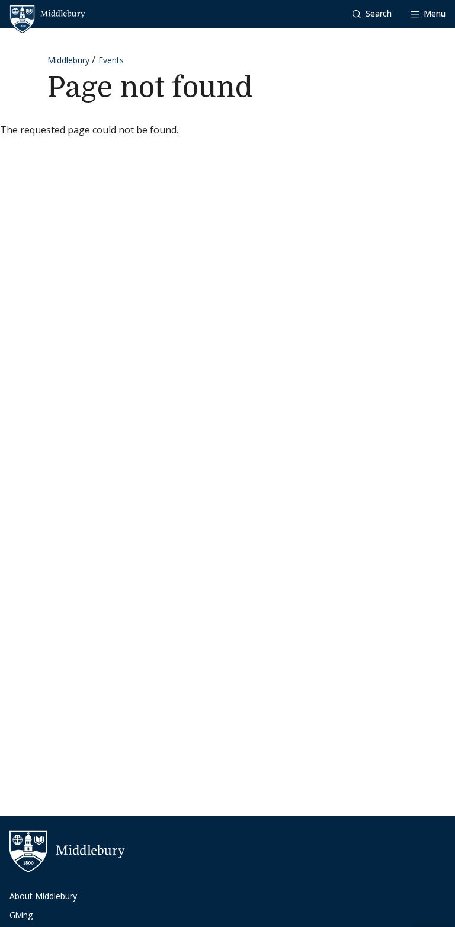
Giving (21, 914)
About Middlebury (43, 896)
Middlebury (68, 60)
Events (111, 60)
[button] (372, 14)
